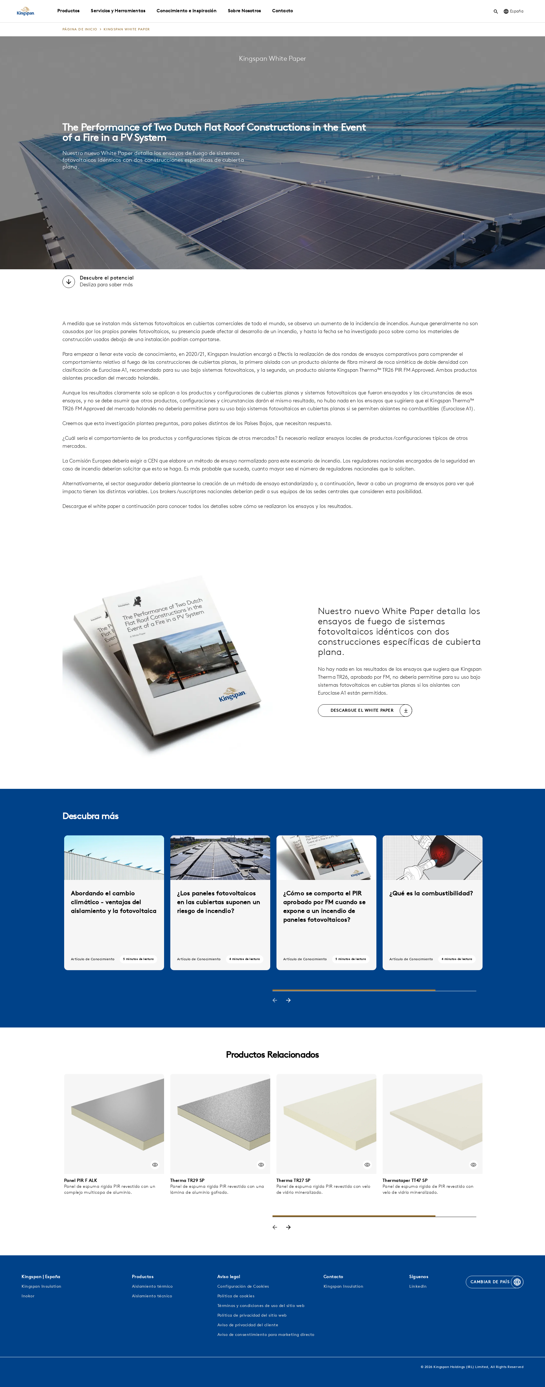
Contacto (282, 11)
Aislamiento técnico (152, 1296)
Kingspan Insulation (42, 1287)
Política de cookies (236, 1296)
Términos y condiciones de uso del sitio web (261, 1306)
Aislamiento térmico (152, 1287)
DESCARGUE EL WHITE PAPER (362, 711)
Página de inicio (79, 29)
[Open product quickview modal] (155, 1164)
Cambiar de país (490, 1282)
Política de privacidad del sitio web (252, 1316)
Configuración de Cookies (243, 1287)
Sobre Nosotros (244, 11)
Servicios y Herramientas (118, 11)
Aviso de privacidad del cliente (247, 1325)
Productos (68, 11)
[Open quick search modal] (496, 11)
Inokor (28, 1296)
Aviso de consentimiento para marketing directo (266, 1335)
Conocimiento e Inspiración (187, 11)
